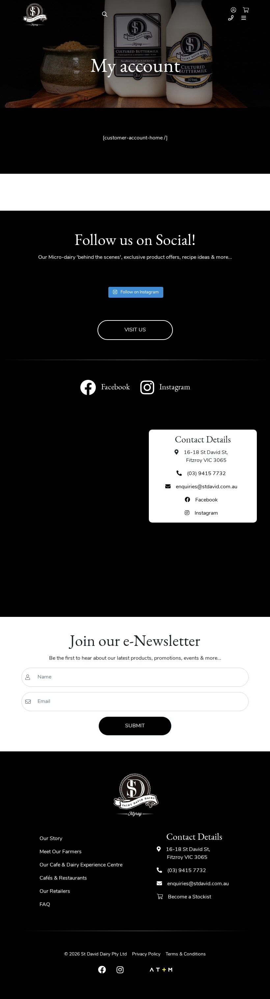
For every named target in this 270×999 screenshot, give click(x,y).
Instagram (206, 513)
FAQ (45, 904)
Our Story (51, 838)
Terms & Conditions (186, 954)
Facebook (206, 500)
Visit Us (135, 330)
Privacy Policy (146, 954)
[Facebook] (102, 970)
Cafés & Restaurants (63, 878)
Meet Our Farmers (61, 852)
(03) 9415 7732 (206, 473)
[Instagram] (120, 970)
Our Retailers (55, 891)
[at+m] (161, 970)
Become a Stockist (189, 897)
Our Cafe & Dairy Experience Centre (81, 865)
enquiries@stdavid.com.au (206, 487)
